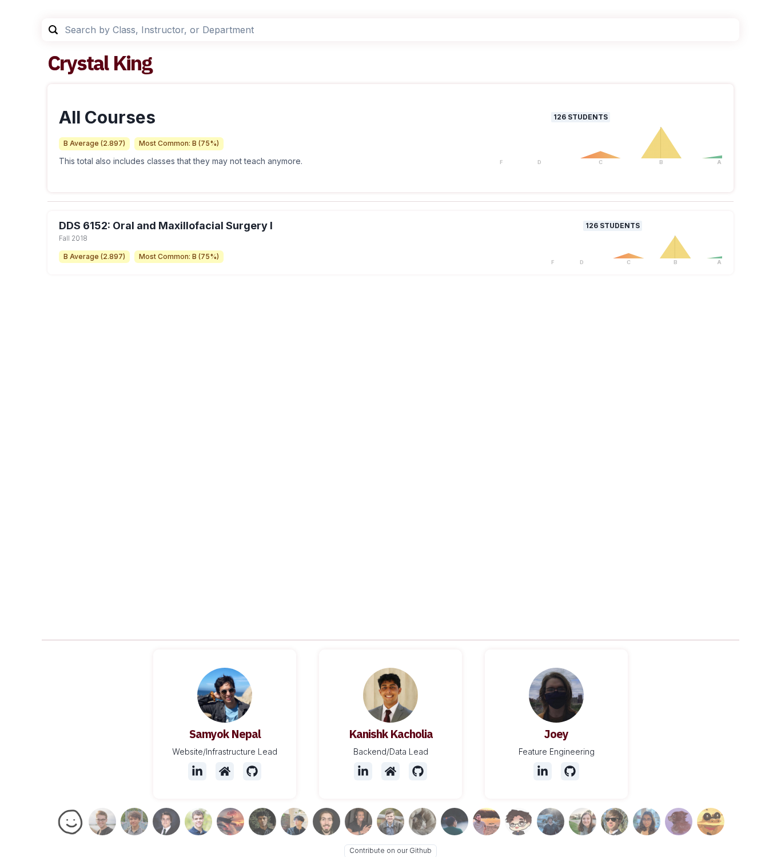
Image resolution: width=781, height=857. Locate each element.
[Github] (252, 771)
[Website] (225, 771)
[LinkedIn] (197, 771)
